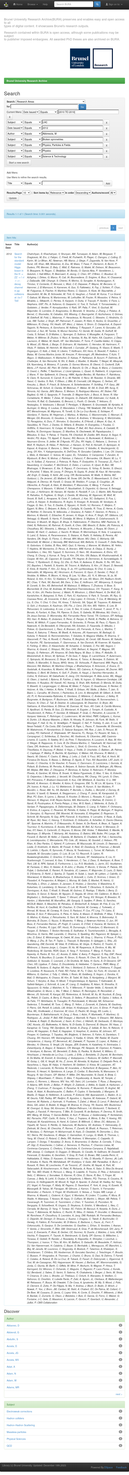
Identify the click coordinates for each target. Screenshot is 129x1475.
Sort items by (41, 192)
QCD (9, 1445)
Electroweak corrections (19, 1411)
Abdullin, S (12, 1339)
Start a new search (19, 162)
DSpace (108, 1467)
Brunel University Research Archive (27, 80)
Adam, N (11, 1373)
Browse (32, 4)
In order (69, 192)
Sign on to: (114, 4)
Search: (11, 101)
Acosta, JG (12, 1353)
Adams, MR (13, 1387)
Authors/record (100, 192)
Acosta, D (12, 1346)
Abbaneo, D (13, 1325)
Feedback (121, 1467)
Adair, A (11, 1366)
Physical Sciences (16, 1438)
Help (45, 4)
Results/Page (14, 192)
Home (19, 4)
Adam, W (11, 1380)
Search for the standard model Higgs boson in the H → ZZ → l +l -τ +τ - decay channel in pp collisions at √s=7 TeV (19, 277)
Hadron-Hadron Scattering (21, 1425)
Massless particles (16, 1432)
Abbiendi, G (13, 1332)
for (8, 106)
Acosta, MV (13, 1359)
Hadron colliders (15, 1418)
